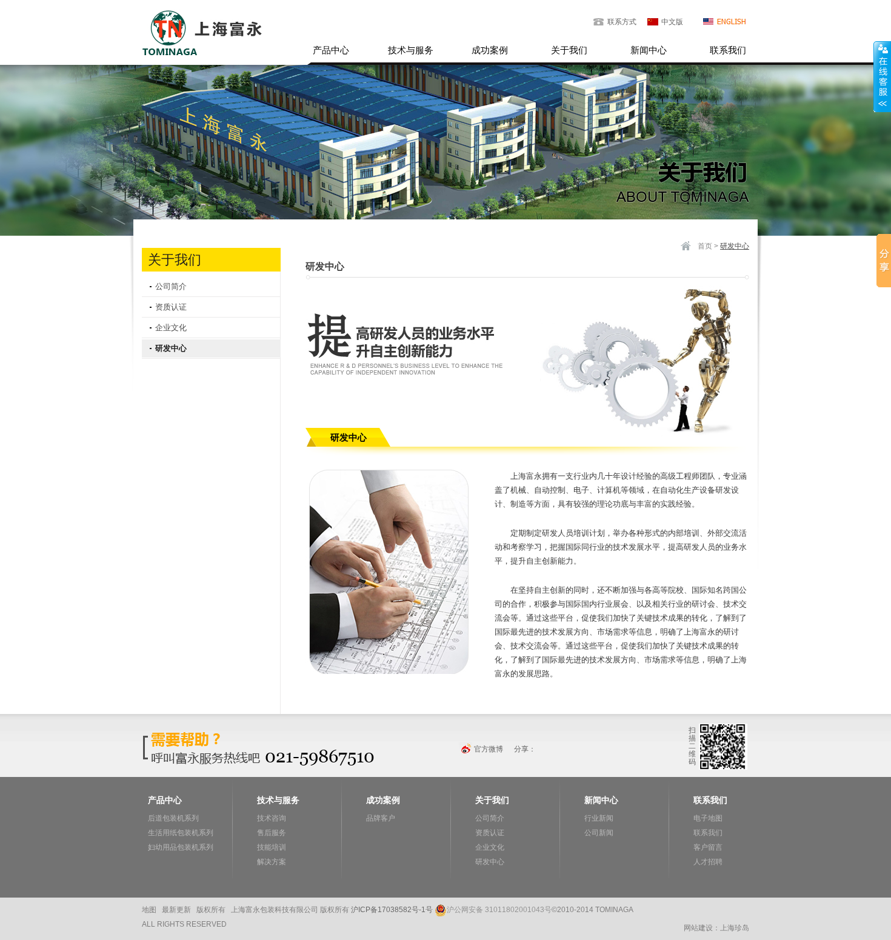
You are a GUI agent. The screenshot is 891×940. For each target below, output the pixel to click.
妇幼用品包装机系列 (180, 847)
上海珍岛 (734, 928)
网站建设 (698, 928)
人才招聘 (707, 862)
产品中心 (331, 50)
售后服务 (271, 832)
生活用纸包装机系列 (180, 832)
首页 (705, 246)
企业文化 (171, 327)
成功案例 (490, 50)
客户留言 (707, 847)
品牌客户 (380, 818)
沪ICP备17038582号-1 (388, 909)
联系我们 (728, 50)
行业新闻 (598, 818)
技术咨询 (271, 818)
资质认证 (171, 307)
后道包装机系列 (173, 818)
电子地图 (707, 818)
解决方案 (271, 862)
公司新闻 (598, 832)
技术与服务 (410, 50)
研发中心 (171, 348)
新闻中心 (648, 50)
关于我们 (569, 50)
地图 (149, 909)
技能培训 (271, 847)
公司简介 (171, 286)
